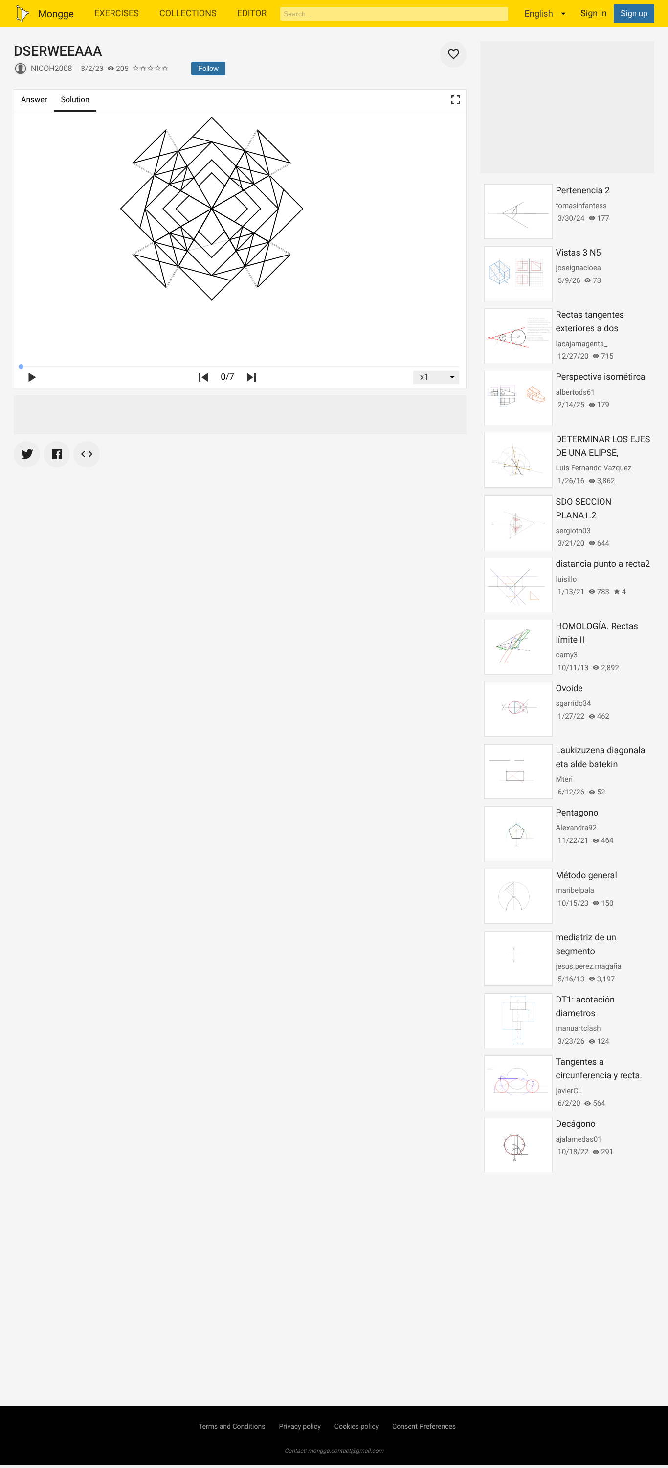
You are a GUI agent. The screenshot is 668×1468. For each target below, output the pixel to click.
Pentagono (577, 813)
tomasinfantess (581, 205)
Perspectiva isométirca (601, 377)
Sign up (634, 13)
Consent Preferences (424, 1427)
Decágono (576, 1124)
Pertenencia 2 (583, 191)
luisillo (566, 579)
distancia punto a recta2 (603, 564)
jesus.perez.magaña (589, 966)
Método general (586, 875)
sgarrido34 (573, 703)
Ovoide (569, 688)
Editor (252, 13)
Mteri (564, 779)
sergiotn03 (573, 530)
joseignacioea (578, 267)
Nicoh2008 (51, 68)
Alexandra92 (576, 827)
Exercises (116, 13)
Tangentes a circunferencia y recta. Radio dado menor (599, 1076)
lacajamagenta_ (581, 343)
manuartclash (578, 1028)
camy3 (567, 655)
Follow (208, 68)
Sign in (593, 13)
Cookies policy (356, 1427)
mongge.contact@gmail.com (346, 1450)
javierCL (569, 1090)
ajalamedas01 (579, 1139)
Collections (188, 13)
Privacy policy (299, 1427)
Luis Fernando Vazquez (594, 468)
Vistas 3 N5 (578, 253)
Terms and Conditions (232, 1427)
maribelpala (575, 890)
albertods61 (575, 392)
